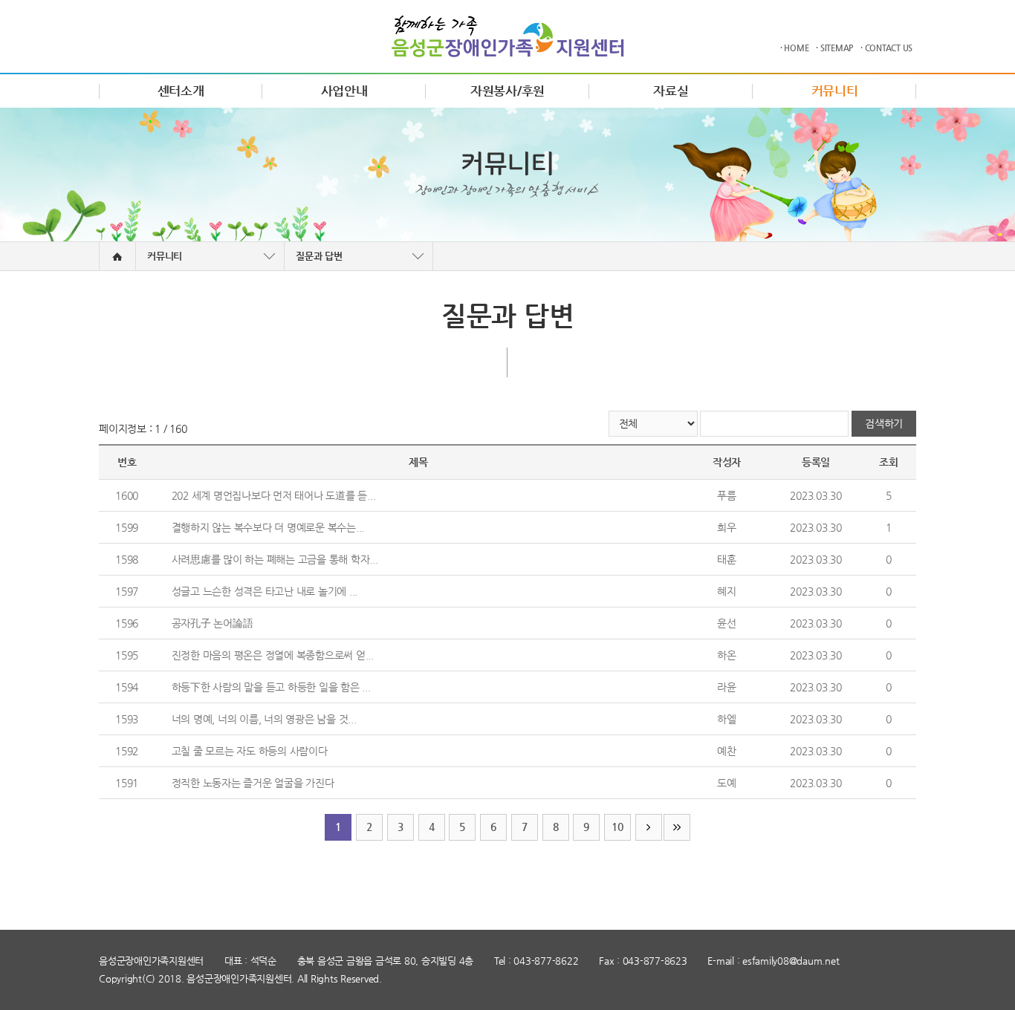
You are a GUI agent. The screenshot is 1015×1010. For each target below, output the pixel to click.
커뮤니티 (834, 90)
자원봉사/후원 (507, 90)
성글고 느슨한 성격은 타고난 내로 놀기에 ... (265, 591)
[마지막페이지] (677, 827)
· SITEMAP (834, 48)
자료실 (670, 90)
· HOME (794, 48)
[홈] (117, 256)
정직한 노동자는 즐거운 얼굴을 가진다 (253, 783)
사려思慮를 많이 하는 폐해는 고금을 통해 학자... (275, 559)
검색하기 (884, 423)
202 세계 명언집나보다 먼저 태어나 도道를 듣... (274, 495)
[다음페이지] (648, 827)
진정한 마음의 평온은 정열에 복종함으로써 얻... (273, 655)
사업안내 (344, 90)
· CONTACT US (886, 48)
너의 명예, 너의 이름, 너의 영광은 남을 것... (264, 719)
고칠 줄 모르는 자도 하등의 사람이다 (250, 751)
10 (617, 827)
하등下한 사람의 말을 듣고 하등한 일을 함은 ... (271, 687)
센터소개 (181, 90)
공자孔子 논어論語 (212, 623)
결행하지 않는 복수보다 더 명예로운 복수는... (268, 527)
